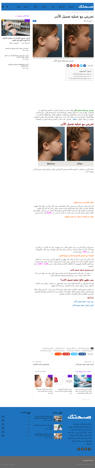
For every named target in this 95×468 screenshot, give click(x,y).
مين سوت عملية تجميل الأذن (84, 301)
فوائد (18, 6)
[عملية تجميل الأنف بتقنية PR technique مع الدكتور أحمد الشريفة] (44, 381)
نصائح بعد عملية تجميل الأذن (45, 350)
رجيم (29, 428)
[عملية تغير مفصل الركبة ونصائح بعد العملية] (58, 427)
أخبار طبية (61, 6)
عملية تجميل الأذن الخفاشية (87, 350)
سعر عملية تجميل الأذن (59, 348)
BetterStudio (11, 464)
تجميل (34, 20)
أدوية (29, 416)
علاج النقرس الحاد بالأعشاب (41, 364)
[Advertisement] (63, 95)
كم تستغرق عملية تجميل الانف (81, 76)
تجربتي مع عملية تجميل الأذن (81, 74)
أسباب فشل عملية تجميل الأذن (83, 305)
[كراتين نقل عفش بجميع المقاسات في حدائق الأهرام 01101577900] (58, 436)
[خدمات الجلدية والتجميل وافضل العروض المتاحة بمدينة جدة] (63, 381)
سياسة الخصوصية (88, 460)
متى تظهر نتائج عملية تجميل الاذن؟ (79, 78)
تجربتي (26, 6)
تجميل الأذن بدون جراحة (71, 348)
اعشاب (43, 6)
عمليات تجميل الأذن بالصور (48, 348)
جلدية (69, 376)
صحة (52, 6)
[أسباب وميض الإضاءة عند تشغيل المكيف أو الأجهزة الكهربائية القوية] (15, 27)
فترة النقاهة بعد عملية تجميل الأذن (73, 350)
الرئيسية (71, 6)
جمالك (35, 6)
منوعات (27, 20)
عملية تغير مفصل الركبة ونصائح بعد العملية (17, 48)
